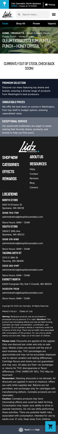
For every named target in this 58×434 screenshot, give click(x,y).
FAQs (32, 169)
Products (17, 33)
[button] (33, 4)
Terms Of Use (26, 311)
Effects (8, 171)
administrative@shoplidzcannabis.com (22, 216)
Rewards (9, 178)
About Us (36, 157)
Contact (34, 173)
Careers (34, 187)
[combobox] (35, 14)
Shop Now (10, 157)
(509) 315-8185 (10, 239)
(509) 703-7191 (10, 212)
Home (5, 33)
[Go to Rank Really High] (29, 429)
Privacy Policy (9, 311)
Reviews (34, 178)
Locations (10, 194)
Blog (32, 182)
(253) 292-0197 (10, 265)
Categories (10, 164)
